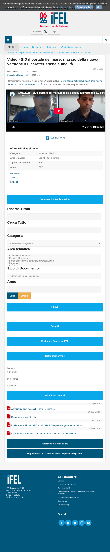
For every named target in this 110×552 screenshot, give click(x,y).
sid (27, 75)
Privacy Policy (63, 505)
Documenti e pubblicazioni (45, 47)
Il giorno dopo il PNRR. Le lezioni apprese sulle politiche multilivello (43, 433)
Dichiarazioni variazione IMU (69, 497)
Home (25, 47)
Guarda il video (57, 138)
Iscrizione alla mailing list (55, 444)
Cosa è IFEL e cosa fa (67, 484)
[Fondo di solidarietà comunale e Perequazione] (54, 261)
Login (54, 32)
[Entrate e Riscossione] (54, 258)
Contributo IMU (64, 488)
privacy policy (65, 7)
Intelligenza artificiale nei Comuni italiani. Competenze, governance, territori (47, 425)
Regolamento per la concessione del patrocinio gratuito (55, 453)
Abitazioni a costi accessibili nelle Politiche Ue (33, 409)
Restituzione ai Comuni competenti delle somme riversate (77, 493)
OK (98, 7)
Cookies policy (63, 501)
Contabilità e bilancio (71, 47)
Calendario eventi (55, 356)
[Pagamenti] (54, 263)
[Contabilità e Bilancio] (54, 256)
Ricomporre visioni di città (23, 417)
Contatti (61, 481)
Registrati (37, 32)
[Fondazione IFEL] (55, 20)
